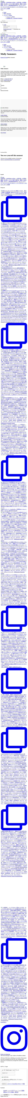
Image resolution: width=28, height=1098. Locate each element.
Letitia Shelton (4, 115)
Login (4, 24)
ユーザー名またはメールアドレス (10, 1070)
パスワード (4, 1073)
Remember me (17, 29)
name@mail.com (7, 80)
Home (2, 57)
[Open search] (1, 33)
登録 (23, 1083)
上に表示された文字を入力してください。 (13, 1079)
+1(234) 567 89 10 (8, 78)
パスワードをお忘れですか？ (14, 1083)
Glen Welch (3, 132)
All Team (5, 57)
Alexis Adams (4, 124)
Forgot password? (7, 29)
